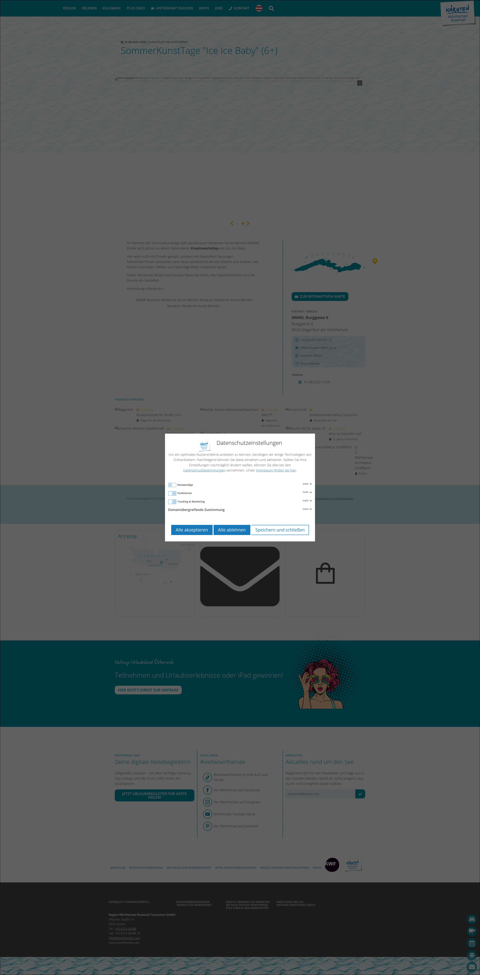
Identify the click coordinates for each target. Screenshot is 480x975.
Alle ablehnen (232, 530)
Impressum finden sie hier (276, 470)
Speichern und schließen (280, 530)
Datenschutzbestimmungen (204, 470)
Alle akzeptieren (192, 530)
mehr (306, 484)
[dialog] (240, 487)
